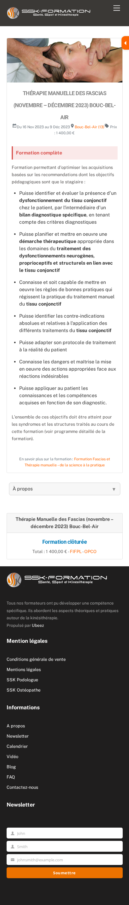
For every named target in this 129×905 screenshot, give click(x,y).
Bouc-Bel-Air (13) (89, 127)
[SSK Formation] (49, 11)
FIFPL (76, 551)
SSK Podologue (22, 679)
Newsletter (18, 736)
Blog (11, 766)
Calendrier (17, 746)
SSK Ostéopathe (23, 689)
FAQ (11, 776)
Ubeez (38, 625)
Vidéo (12, 756)
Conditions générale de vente (36, 659)
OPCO (90, 551)
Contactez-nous (22, 787)
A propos (16, 725)
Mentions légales (24, 669)
